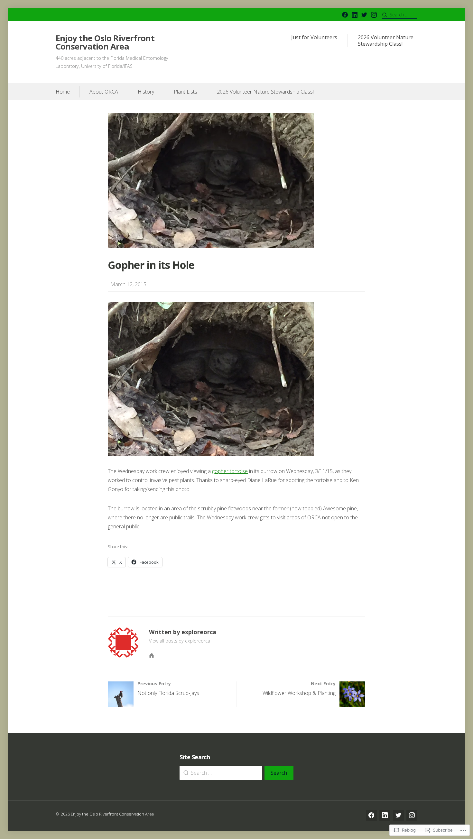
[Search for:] (399, 15)
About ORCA (103, 91)
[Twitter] (364, 15)
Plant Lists (185, 91)
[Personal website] (151, 655)
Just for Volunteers (314, 37)
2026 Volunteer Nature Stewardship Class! (385, 40)
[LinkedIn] (354, 15)
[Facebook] (345, 15)
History (146, 91)
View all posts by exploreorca (179, 641)
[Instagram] (374, 15)
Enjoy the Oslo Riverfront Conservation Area (105, 42)
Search (279, 772)
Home (63, 91)
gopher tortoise (230, 471)
